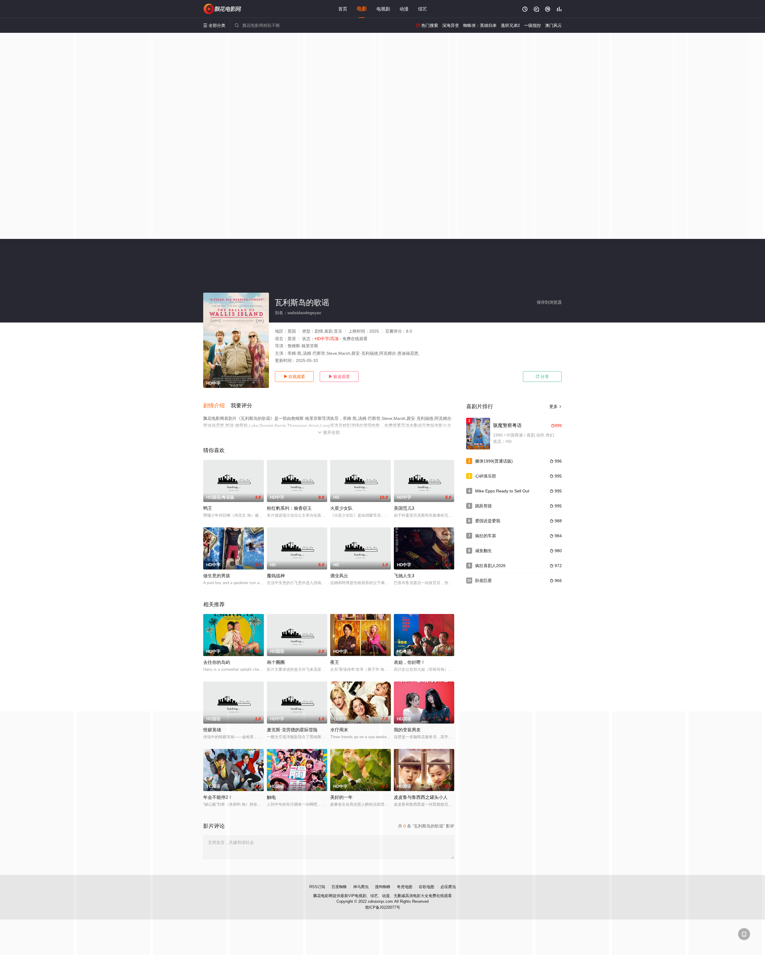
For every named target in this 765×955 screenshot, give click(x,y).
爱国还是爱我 (487, 520)
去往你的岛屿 (216, 662)
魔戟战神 (276, 575)
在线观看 (294, 376)
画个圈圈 (276, 662)
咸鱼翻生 (483, 550)
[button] (217, 406)
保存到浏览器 (549, 302)
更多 (555, 406)
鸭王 (207, 508)
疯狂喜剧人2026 (490, 565)
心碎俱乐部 (485, 476)
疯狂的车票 (485, 535)
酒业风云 (339, 575)
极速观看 (339, 376)
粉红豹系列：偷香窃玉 (289, 508)
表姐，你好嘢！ (409, 662)
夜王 (334, 662)
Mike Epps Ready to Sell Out (502, 491)
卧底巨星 (483, 580)
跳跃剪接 (483, 505)
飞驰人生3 (404, 575)
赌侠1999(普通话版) (494, 461)
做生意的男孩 (216, 575)
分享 (542, 376)
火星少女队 (341, 508)
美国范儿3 (404, 508)
